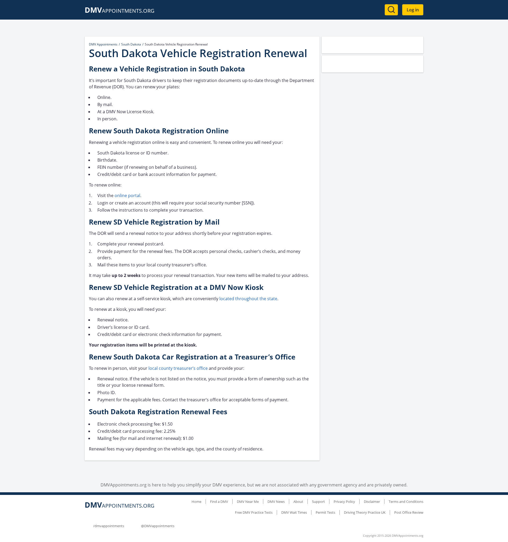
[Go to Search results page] (391, 9)
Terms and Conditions (406, 501)
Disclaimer (372, 501)
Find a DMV (219, 501)
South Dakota (131, 44)
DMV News (276, 501)
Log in (413, 10)
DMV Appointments (103, 44)
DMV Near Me (248, 501)
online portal (127, 195)
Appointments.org (120, 10)
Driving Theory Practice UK (364, 512)
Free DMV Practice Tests (254, 512)
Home (196, 501)
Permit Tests (325, 512)
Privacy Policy (344, 501)
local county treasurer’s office (178, 368)
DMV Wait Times (294, 512)
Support (318, 501)
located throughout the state (248, 299)
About (298, 501)
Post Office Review (408, 512)
